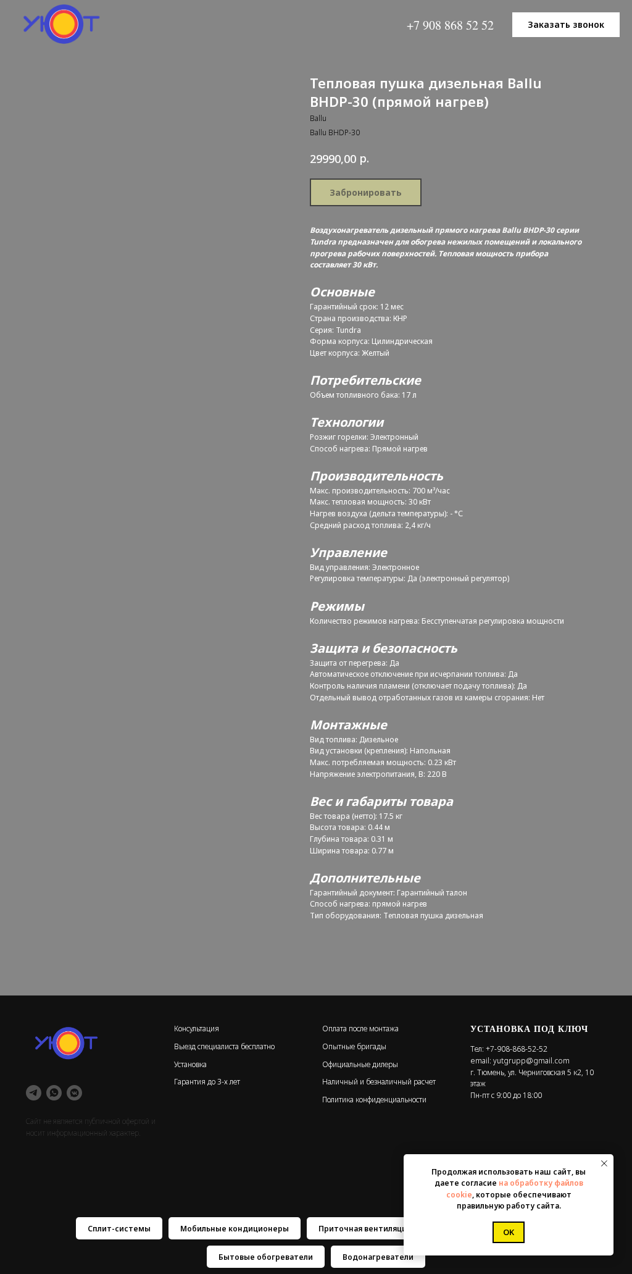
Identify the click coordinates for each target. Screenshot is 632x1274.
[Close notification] (604, 1163)
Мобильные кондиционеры (234, 1228)
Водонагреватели (378, 1257)
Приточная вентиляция (364, 1228)
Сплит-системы (119, 1228)
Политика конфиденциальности (374, 1099)
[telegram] (33, 1092)
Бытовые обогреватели (265, 1257)
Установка (190, 1064)
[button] (566, 24)
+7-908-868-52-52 (516, 1049)
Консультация (196, 1028)
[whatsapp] (54, 1092)
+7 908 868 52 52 (450, 25)
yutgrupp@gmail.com (531, 1060)
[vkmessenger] (74, 1092)
